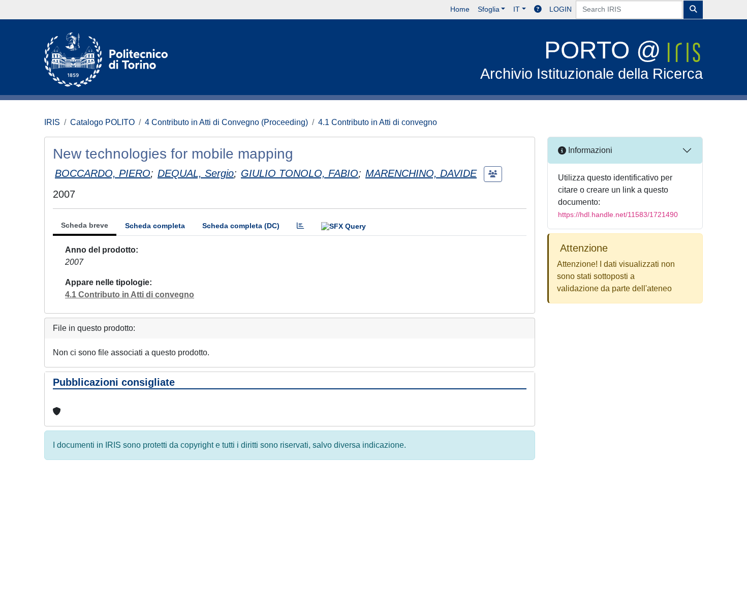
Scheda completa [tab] (155, 226)
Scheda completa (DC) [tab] (240, 226)
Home (460, 9)
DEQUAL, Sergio (196, 173)
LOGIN (560, 9)
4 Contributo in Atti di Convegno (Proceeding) (226, 122)
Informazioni (589, 150)
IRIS (52, 122)
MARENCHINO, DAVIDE (421, 173)
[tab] (300, 226)
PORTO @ (591, 59)
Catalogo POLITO (102, 122)
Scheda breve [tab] (84, 225)
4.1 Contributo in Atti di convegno (377, 122)
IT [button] (516, 9)
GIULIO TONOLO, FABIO (299, 173)
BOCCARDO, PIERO (102, 173)
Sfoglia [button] (489, 9)
